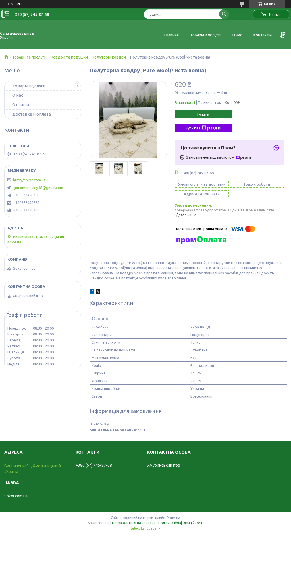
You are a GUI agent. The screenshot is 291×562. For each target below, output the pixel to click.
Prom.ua (173, 518)
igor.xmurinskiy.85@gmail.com (38, 188)
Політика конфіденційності (180, 523)
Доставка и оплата (31, 114)
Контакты (262, 35)
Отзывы (20, 104)
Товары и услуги (205, 35)
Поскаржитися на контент (134, 523)
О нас (237, 35)
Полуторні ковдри (109, 57)
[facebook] (92, 292)
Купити (203, 114)
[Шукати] (224, 14)
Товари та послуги (29, 57)
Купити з (193, 128)
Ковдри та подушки (69, 57)
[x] (98, 292)
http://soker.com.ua (29, 180)
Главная (171, 35)
